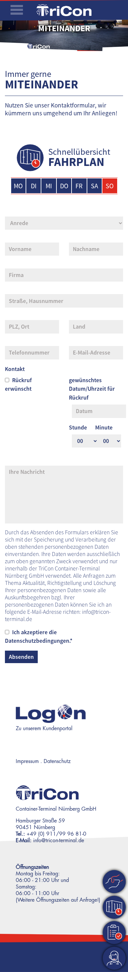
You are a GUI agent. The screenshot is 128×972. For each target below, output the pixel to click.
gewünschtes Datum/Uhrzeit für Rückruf (92, 389)
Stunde (78, 427)
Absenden (21, 656)
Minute (104, 427)
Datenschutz (57, 761)
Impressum (27, 761)
